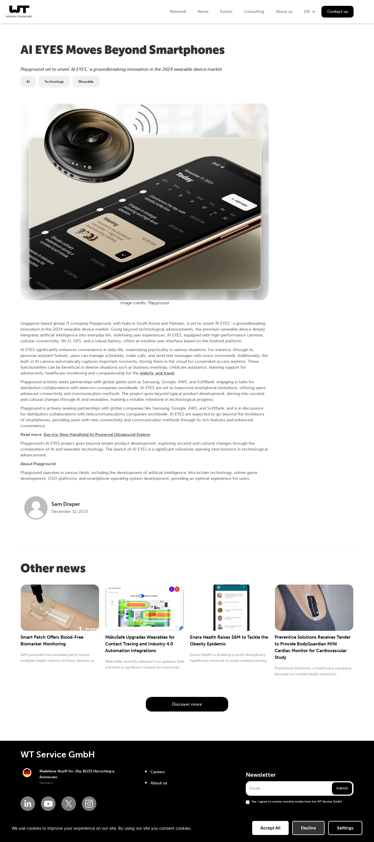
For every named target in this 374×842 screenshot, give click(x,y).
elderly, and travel (157, 373)
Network (178, 11)
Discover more (187, 704)
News (203, 11)
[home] (19, 11)
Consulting (254, 11)
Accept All (270, 827)
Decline (308, 827)
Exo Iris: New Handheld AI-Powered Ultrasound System (97, 434)
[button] (309, 11)
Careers (157, 771)
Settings (345, 827)
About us (284, 11)
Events (226, 11)
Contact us (337, 11)
